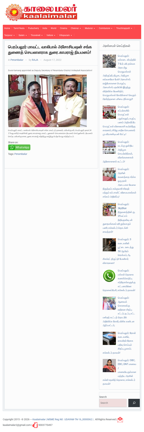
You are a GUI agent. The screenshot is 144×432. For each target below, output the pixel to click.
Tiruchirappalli (122, 29)
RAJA (35, 59)
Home (7, 28)
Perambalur (17, 59)
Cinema (63, 28)
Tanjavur (7, 36)
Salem (21, 36)
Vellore (49, 36)
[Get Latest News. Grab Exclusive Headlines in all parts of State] (41, 12)
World (53, 28)
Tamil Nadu (19, 28)
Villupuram (64, 36)
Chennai (74, 29)
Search (103, 396)
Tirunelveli (34, 36)
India (44, 28)
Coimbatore (103, 29)
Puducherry (33, 28)
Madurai (88, 29)
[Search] (134, 403)
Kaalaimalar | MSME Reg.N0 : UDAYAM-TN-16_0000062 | (63, 419)
